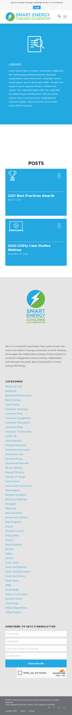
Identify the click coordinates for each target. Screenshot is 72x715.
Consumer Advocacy (16, 409)
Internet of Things (15, 476)
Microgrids (10, 503)
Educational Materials (17, 463)
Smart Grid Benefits (16, 567)
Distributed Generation (17, 449)
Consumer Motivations (17, 422)
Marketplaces (12, 490)
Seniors (9, 558)
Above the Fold (13, 386)
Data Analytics (13, 440)
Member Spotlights (15, 494)
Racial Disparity (13, 544)
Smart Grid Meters (15, 576)
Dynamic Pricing (14, 458)
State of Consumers (16, 594)
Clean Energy (12, 404)
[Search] (57, 16)
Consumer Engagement (18, 418)
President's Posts (14, 531)
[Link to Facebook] (54, 707)
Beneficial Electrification (18, 395)
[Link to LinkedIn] (64, 707)
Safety (9, 553)
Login (36, 7)
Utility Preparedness (16, 607)
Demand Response (15, 445)
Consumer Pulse (14, 427)
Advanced (10, 391)
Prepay (9, 526)
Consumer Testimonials (18, 431)
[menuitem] (37, 2)
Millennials (10, 508)
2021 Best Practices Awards (31, 196)
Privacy (9, 540)
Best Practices (13, 400)
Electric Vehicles (14, 467)
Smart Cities (12, 562)
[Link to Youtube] (59, 707)
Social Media (12, 589)
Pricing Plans (12, 535)
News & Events (13, 512)
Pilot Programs (13, 521)
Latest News (12, 481)
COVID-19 (10, 436)
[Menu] (65, 17)
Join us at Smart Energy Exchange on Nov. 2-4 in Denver (37, 2)
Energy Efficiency (14, 472)
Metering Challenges (16, 499)
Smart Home (12, 580)
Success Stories (13, 598)
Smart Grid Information (18, 571)
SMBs (8, 585)
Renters (9, 549)
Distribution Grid (14, 454)
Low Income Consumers (18, 485)
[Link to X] (49, 707)
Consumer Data (14, 413)
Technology (11, 603)
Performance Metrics (16, 517)
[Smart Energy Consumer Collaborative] (29, 16)
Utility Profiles (13, 612)
